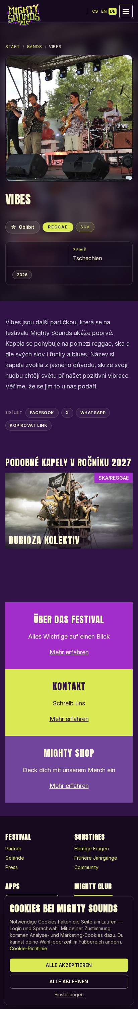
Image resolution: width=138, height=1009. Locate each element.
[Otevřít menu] (126, 11)
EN (104, 11)
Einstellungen (69, 994)
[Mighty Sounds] (23, 15)
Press (11, 867)
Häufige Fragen (91, 848)
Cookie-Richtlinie (28, 948)
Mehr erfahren (69, 652)
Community (86, 867)
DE (112, 11)
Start (12, 46)
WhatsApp (93, 412)
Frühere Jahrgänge (95, 858)
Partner (13, 848)
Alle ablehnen (69, 981)
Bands (34, 46)
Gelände (14, 858)
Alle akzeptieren (69, 965)
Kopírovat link (28, 425)
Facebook (42, 412)
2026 (22, 274)
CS (95, 11)
